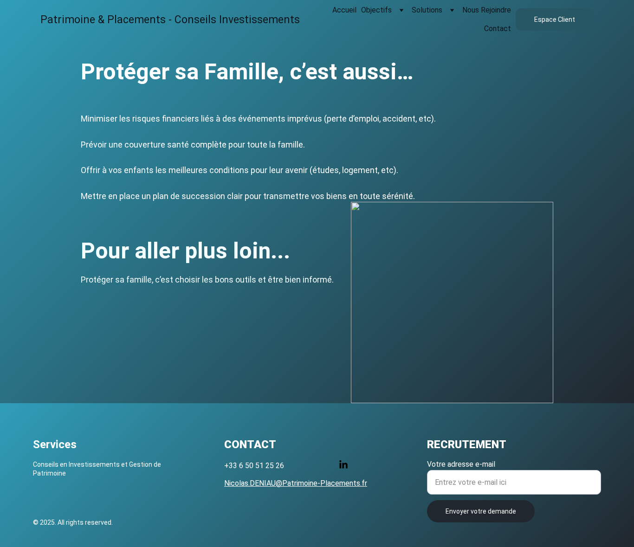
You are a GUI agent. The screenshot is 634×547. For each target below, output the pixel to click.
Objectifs (376, 10)
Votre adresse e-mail (461, 464)
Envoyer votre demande (481, 511)
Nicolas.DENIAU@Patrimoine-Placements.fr (295, 483)
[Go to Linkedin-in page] (343, 465)
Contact (497, 28)
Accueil (344, 10)
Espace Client (554, 19)
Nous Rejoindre (486, 10)
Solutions (427, 10)
